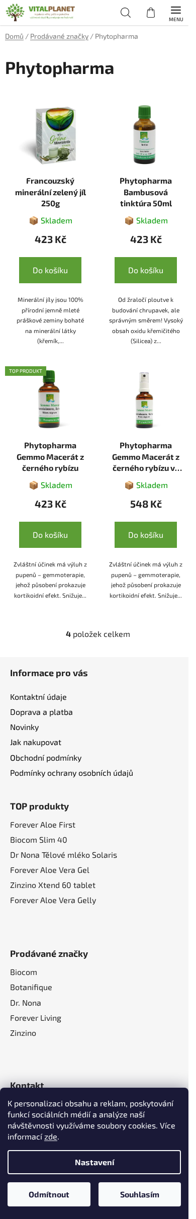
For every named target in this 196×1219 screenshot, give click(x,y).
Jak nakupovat (35, 742)
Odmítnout (49, 1194)
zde (50, 1136)
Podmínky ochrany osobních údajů (71, 772)
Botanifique (31, 987)
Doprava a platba (41, 711)
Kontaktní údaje (38, 696)
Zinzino (23, 1032)
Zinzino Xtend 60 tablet (52, 884)
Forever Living (35, 1017)
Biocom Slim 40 (38, 839)
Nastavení (94, 1162)
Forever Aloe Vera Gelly (53, 900)
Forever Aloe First (42, 824)
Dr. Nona (25, 1002)
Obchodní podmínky (45, 757)
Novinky (24, 727)
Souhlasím (139, 1194)
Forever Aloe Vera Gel (49, 869)
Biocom (23, 972)
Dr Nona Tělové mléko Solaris (63, 854)
